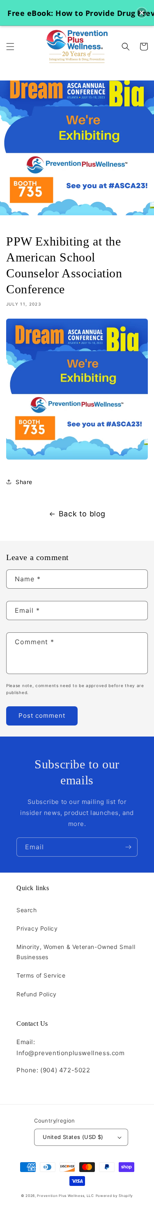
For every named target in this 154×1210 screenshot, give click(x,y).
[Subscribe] (128, 847)
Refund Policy (36, 994)
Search (26, 909)
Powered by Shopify (114, 1196)
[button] (10, 47)
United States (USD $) (73, 1137)
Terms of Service (41, 975)
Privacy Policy (36, 928)
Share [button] (24, 481)
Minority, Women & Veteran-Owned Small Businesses (75, 951)
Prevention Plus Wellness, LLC (65, 1196)
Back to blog (82, 513)
